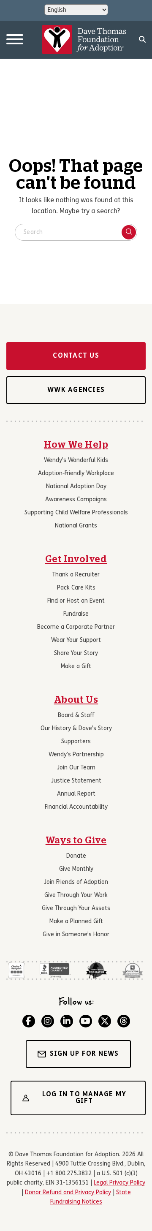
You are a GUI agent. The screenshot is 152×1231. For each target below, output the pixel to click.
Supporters (76, 742)
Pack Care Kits (76, 588)
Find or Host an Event (76, 601)
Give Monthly (76, 869)
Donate (76, 856)
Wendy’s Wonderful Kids (76, 460)
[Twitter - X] (104, 1021)
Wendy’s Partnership (76, 755)
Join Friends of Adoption (76, 882)
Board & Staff (76, 715)
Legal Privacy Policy (119, 1183)
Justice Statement (76, 781)
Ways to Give (76, 840)
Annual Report (76, 794)
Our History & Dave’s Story (76, 729)
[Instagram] (47, 1021)
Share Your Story (76, 653)
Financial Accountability (76, 807)
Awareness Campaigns (76, 500)
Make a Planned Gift (76, 921)
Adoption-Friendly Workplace (76, 473)
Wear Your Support (76, 640)
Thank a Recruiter (76, 575)
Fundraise (76, 614)
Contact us (76, 356)
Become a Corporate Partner (76, 627)
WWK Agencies (76, 390)
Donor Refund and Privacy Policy (68, 1193)
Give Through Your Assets (76, 908)
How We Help (76, 444)
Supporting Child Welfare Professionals (76, 513)
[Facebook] (28, 1021)
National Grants (76, 526)
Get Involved (76, 559)
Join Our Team (76, 768)
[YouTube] (85, 1021)
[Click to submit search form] (129, 232)
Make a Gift (76, 666)
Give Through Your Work (76, 895)
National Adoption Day (76, 487)
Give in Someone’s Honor (76, 935)
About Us (76, 699)
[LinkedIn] (66, 1021)
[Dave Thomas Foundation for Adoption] (84, 39)
